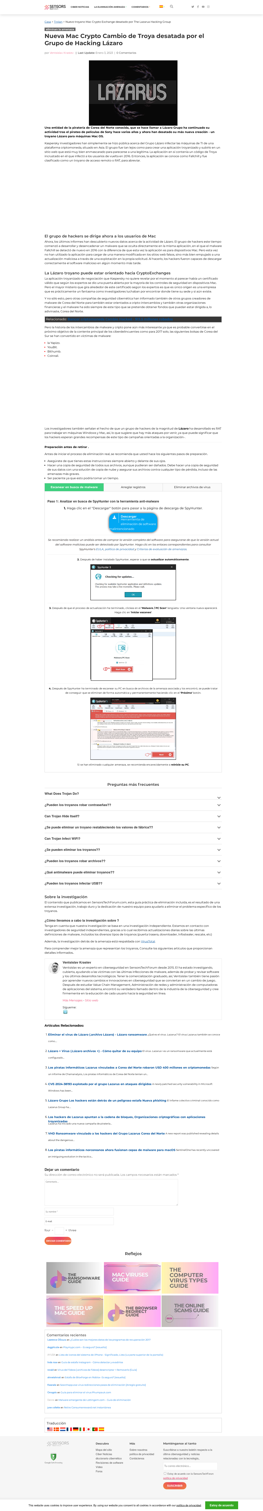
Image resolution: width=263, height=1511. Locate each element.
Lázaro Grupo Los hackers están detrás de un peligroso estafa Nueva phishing (107, 1100)
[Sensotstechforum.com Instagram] (208, 7)
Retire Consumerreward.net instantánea (87, 1407)
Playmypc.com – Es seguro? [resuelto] (85, 1347)
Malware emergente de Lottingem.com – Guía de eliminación (95, 1399)
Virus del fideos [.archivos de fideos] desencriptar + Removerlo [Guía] (97, 1369)
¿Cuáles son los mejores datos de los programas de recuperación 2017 (110, 1339)
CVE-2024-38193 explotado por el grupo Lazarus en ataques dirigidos (100, 1084)
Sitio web (91, 1000)
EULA (100, 549)
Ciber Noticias (80, 7)
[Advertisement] (133, 199)
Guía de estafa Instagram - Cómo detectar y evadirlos (92, 1362)
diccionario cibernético (109, 1458)
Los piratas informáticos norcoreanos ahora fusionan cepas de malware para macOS (111, 1150)
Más (132, 1443)
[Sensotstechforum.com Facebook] (198, 7)
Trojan (58, 21)
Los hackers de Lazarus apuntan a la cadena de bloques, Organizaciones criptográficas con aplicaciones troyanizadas (126, 1118)
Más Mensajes (72, 1000)
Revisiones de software (109, 1462)
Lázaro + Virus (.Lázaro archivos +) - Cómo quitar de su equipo (95, 1051)
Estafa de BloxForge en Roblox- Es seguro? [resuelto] (95, 1377)
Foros (99, 1471)
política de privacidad (119, 549)
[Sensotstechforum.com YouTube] (203, 7)
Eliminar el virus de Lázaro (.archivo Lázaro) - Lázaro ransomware (97, 1034)
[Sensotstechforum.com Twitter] (192, 7)
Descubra (102, 1443)
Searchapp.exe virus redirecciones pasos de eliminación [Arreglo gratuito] (103, 1384)
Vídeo (99, 1467)
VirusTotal (148, 941)
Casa (48, 21)
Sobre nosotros (138, 1450)
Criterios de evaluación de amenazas (162, 549)
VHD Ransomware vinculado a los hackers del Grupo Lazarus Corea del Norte (106, 1133)
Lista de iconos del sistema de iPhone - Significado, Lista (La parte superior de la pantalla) (111, 1354)
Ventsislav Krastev (62, 52)
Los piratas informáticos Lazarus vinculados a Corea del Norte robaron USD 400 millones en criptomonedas (129, 1067)
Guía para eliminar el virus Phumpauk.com (86, 1392)
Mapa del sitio (104, 1450)
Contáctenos (137, 1458)
